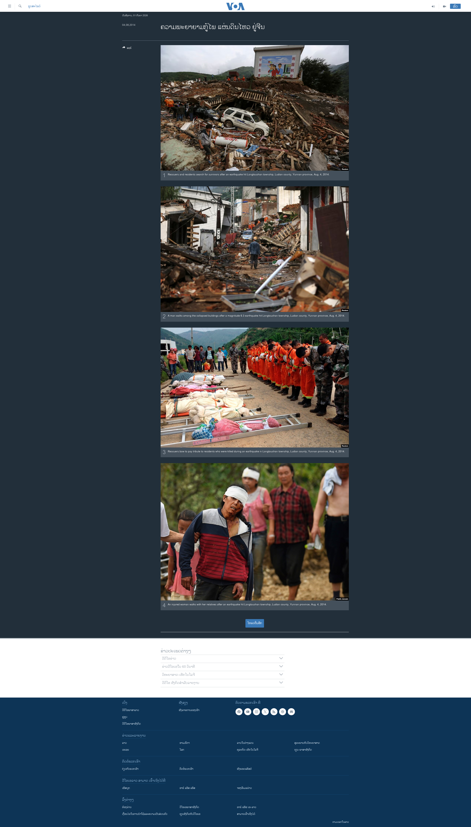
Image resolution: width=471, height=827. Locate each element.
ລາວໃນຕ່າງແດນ (245, 743)
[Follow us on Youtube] (247, 711)
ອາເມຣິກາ (185, 743)
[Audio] (433, 6)
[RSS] (273, 711)
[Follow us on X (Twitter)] (265, 711)
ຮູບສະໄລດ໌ (34, 6)
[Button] (127, 48)
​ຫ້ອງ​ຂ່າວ (127, 807)
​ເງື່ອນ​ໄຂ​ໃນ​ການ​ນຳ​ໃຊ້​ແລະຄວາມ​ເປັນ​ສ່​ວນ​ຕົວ (144, 814)
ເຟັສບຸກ (126, 788)
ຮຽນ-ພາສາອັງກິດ (303, 750)
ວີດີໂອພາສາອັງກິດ (131, 724)
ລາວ (124, 743)
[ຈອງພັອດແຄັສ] (291, 711)
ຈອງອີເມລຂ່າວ (244, 788)
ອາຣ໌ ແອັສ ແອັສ (187, 788)
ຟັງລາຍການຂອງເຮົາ (189, 710)
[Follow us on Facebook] (239, 711)
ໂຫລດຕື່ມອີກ (254, 623)
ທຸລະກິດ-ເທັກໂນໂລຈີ (247, 750)
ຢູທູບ (124, 717)
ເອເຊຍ (125, 750)
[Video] (444, 6)
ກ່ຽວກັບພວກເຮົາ (130, 769)
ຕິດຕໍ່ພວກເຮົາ (186, 769)
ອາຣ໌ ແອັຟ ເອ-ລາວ (246, 807)
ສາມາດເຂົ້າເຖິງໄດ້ (246, 814)
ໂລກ (182, 750)
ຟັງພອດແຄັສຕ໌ (244, 769)
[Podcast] (282, 711)
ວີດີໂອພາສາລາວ (130, 710)
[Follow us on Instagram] (256, 711)
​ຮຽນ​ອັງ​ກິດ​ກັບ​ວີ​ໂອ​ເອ (190, 814)
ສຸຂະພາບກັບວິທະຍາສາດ (307, 743)
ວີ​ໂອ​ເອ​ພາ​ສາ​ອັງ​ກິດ (189, 807)
